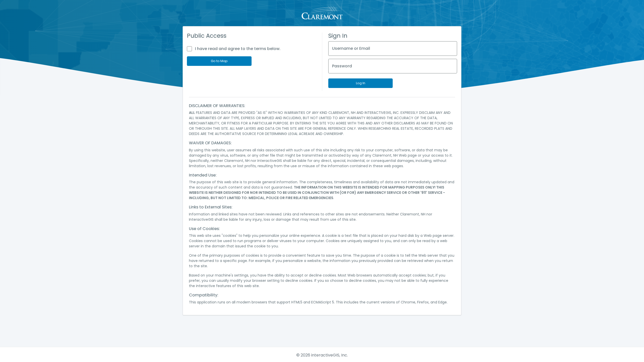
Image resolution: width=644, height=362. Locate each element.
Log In (360, 83)
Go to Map (219, 61)
